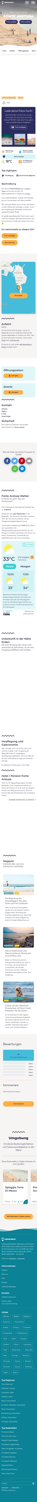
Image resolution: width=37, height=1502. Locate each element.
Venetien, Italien (7, 1397)
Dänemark (6, 1322)
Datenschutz (15, 1487)
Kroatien (23, 1339)
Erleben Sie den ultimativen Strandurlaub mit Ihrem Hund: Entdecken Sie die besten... (18, 1008)
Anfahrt (12, 51)
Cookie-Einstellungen (9, 1287)
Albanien (6, 1316)
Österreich (28, 1350)
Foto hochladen (20, 127)
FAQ (3, 1278)
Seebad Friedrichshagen (10, 1440)
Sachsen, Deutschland (9, 1417)
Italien (12, 12)
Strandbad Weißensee (9, 1461)
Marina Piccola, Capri (9, 1436)
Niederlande (16, 1350)
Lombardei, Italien (8, 1392)
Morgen (25, 566)
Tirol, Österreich (7, 1384)
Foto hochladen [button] (9, 236)
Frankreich (27, 1327)
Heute (9, 566)
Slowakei (28, 1361)
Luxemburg (27, 1344)
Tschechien (28, 1367)
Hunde (26, 998)
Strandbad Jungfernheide (10, 1444)
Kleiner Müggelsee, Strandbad (12, 1449)
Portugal (15, 1355)
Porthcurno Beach (8, 1432)
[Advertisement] (18, 75)
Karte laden (19, 295)
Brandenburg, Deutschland (11, 1413)
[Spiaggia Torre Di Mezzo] (15, 1176)
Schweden (6, 1361)
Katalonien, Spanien (8, 1388)
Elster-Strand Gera (8, 1473)
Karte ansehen (26, 22)
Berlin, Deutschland (8, 1409)
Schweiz (17, 1361)
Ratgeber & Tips (8, 893)
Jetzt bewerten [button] (9, 242)
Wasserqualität (19, 427)
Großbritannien (22, 1333)
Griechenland (7, 1333)
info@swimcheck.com (9, 1297)
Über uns (5, 1274)
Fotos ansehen (11, 22)
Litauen (16, 1344)
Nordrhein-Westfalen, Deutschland (13, 1405)
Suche (4, 340)
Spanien (17, 1367)
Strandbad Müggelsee (9, 1453)
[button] (27, 2)
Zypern (15, 1372)
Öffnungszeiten (23, 51)
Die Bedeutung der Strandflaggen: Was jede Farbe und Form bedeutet (16, 901)
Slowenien (6, 1367)
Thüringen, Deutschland (10, 1422)
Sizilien (18, 12)
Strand (17, 893)
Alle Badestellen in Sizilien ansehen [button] (18, 1216)
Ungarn (5, 1372)
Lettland (6, 1344)
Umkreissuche (14, 340)
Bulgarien (27, 1316)
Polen (5, 1355)
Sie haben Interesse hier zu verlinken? (21, 799)
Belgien (16, 1316)
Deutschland (18, 998)
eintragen (14, 376)
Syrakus (24, 12)
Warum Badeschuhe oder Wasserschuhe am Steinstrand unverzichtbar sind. (18, 953)
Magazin (4, 1270)
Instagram (21, 1258)
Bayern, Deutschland (9, 1401)
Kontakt (4, 1282)
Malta (5, 1350)
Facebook (12, 1258)
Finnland (16, 1327)
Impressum (5, 1487)
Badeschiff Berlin (7, 1465)
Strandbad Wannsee (9, 1457)
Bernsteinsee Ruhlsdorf (9, 1469)
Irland (5, 1339)
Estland (5, 1327)
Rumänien (26, 1355)
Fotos (4, 51)
